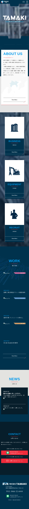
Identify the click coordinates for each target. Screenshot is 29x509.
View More (14, 99)
